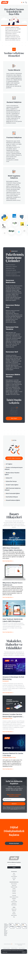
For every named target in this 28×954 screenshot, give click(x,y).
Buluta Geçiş (14, 885)
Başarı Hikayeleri (14, 915)
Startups (14, 900)
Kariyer (14, 912)
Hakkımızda (14, 910)
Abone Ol (14, 803)
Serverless (14, 891)
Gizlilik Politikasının (14, 808)
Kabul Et (24, 952)
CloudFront (14, 893)
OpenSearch (14, 898)
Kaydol (14, 867)
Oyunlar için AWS (14, 901)
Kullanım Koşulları (6, 948)
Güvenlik (14, 888)
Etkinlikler (14, 913)
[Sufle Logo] (4, 2)
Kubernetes (14, 890)
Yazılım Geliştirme (14, 876)
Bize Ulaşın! (14, 418)
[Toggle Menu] (26, 2)
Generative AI (14, 903)
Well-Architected (14, 883)
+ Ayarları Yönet (4, 952)
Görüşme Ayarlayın (14, 843)
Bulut (14, 873)
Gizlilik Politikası (14, 948)
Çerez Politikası (22, 948)
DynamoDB (14, 895)
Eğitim (14, 879)
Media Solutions (14, 904)
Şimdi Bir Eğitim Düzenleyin (14, 458)
